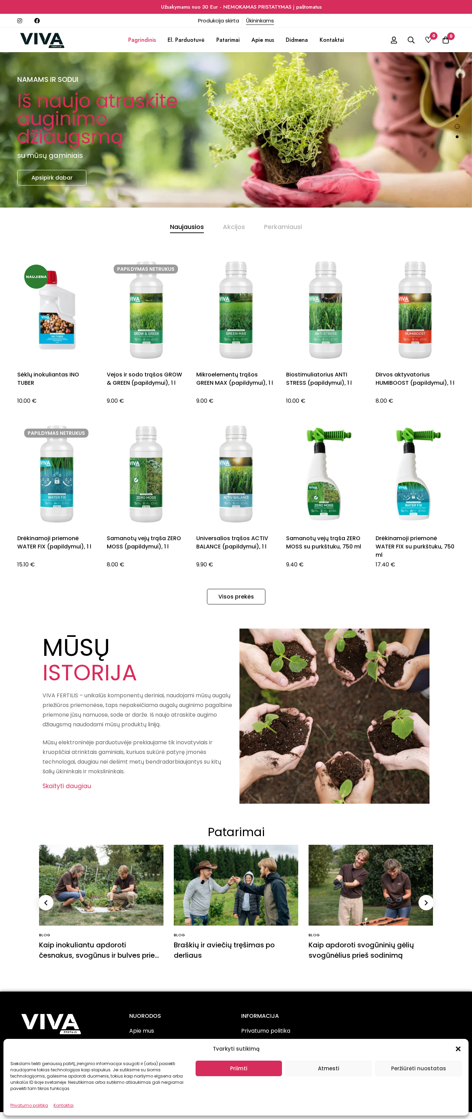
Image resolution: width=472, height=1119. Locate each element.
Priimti (238, 1068)
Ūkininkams (260, 20)
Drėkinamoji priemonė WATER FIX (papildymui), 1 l (54, 542)
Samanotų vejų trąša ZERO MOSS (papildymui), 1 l (144, 542)
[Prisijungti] (394, 40)
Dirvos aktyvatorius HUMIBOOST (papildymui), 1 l (415, 379)
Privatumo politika (29, 1105)
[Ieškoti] (411, 40)
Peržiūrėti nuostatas (418, 1068)
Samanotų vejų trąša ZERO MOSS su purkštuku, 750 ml (323, 542)
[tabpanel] (236, 421)
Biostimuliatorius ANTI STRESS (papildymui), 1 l (319, 379)
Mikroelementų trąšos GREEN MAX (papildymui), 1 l (234, 379)
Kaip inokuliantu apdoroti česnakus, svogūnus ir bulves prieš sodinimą (99, 955)
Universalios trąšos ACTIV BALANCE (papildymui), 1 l (232, 542)
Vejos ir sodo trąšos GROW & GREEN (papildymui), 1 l (144, 379)
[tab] (187, 226)
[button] (458, 1048)
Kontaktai (64, 1105)
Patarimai (236, 832)
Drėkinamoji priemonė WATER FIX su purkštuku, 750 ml (415, 546)
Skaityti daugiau (67, 786)
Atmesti (328, 1068)
